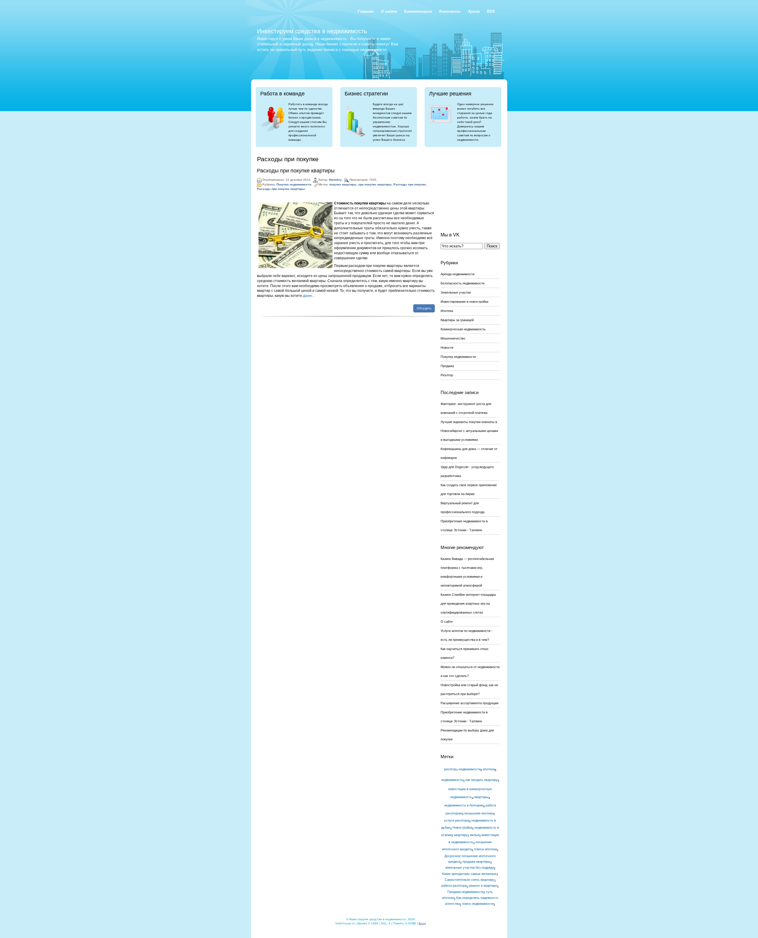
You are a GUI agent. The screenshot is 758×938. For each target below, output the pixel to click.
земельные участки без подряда (469, 867)
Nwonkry (335, 179)
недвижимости (470, 769)
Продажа (447, 366)
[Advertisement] (470, 185)
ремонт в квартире (483, 885)
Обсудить (424, 308)
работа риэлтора (454, 885)
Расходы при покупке (410, 184)
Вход (422, 923)
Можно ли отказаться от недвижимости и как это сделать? (470, 671)
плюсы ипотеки (485, 849)
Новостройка (462, 827)
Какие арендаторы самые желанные (469, 873)
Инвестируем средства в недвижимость (312, 31)
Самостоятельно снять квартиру (469, 879)
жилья (474, 835)
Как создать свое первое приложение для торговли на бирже (469, 489)
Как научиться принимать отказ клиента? (464, 653)
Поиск (492, 246)
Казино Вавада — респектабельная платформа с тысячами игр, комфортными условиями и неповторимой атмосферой (467, 572)
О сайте (447, 621)
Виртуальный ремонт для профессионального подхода (462, 507)
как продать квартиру (481, 780)
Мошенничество (453, 338)
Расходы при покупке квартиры (296, 171)
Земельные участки (456, 292)
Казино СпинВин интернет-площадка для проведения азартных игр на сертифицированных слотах (468, 603)
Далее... (309, 295)
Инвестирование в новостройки (464, 301)
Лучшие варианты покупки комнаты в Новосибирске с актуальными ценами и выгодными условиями (469, 430)
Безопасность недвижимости (462, 283)
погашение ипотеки (478, 813)
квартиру (461, 835)
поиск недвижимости (478, 903)
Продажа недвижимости (465, 892)
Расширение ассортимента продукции (469, 703)
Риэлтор (447, 375)
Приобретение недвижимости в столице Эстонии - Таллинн (464, 525)
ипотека (489, 769)
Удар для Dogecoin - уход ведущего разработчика (467, 471)
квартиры (481, 797)
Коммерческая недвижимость (463, 329)
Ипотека (447, 311)
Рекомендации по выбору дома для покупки (467, 735)
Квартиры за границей (457, 320)
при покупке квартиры (375, 184)
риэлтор (450, 769)
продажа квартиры (476, 861)
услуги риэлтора (456, 820)
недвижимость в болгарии (463, 805)
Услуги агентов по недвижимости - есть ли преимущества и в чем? (466, 635)
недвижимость (452, 780)
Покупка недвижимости (294, 184)
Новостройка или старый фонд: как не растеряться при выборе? (469, 689)
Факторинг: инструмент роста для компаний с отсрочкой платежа (466, 408)
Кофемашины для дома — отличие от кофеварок (469, 453)
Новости (447, 347)
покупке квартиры (342, 184)
